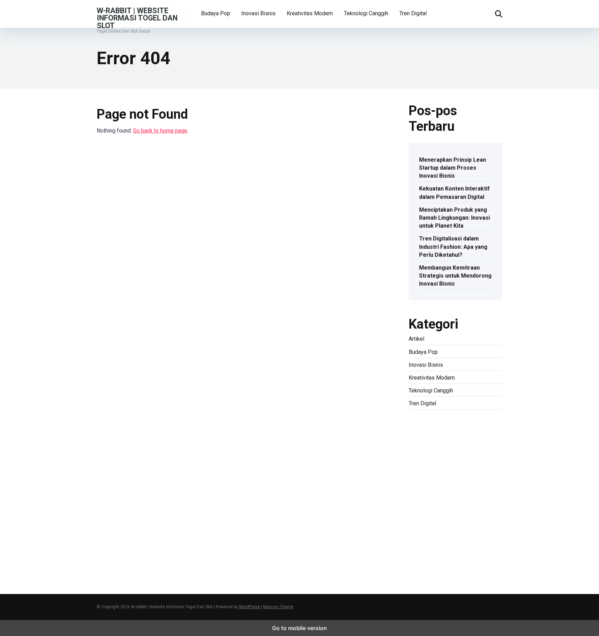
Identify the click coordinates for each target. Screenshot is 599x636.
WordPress (249, 606)
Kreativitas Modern (310, 13)
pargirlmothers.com (432, 555)
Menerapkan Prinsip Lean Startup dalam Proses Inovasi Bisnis (452, 167)
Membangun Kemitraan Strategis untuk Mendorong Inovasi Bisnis (455, 275)
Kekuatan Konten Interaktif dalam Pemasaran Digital (454, 192)
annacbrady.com (459, 491)
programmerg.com (431, 467)
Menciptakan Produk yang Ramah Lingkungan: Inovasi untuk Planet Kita (454, 217)
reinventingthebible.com (438, 563)
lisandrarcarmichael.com (438, 523)
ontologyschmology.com (438, 547)
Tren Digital (413, 13)
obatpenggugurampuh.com (440, 539)
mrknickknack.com (431, 443)
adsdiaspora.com (479, 483)
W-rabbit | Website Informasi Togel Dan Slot (137, 17)
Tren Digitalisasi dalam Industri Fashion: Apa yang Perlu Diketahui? (453, 246)
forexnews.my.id (480, 475)
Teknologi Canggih (366, 13)
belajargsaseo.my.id (433, 483)
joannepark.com (427, 419)
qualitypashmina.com (434, 475)
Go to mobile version (299, 628)
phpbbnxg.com (471, 443)
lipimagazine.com (430, 515)
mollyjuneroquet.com (434, 531)
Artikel (416, 339)
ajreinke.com (424, 491)
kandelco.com (464, 419)
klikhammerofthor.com (451, 499)
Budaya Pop (215, 13)
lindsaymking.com (476, 507)
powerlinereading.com (435, 459)
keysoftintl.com (427, 427)
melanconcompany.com (437, 435)
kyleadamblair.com (431, 507)
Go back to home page (160, 130)
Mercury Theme (278, 606)
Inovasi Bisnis (258, 13)
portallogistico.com (432, 451)
